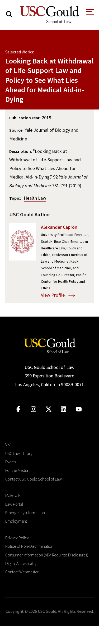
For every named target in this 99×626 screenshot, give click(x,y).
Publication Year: (25, 117)
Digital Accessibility (20, 563)
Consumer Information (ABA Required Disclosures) (46, 555)
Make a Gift (14, 495)
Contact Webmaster (22, 571)
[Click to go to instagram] (33, 409)
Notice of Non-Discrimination (29, 546)
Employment (16, 521)
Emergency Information (25, 512)
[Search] (9, 14)
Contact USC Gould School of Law (33, 479)
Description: (20, 151)
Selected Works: (19, 51)
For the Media (16, 470)
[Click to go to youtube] (78, 409)
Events (10, 461)
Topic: (15, 198)
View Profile (53, 295)
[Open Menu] (90, 13)
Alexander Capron (59, 227)
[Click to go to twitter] (48, 409)
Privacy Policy (17, 537)
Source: (16, 130)
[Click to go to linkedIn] (63, 409)
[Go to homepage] (49, 345)
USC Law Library (18, 453)
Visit (8, 444)
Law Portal (14, 504)
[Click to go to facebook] (18, 409)
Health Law (35, 198)
